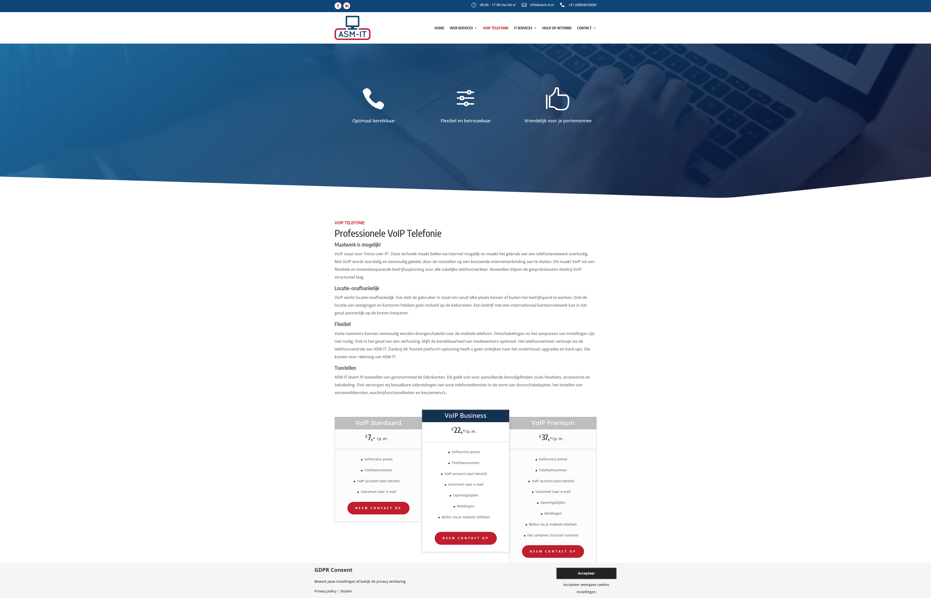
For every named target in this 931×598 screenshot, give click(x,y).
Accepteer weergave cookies (586, 584)
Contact (584, 28)
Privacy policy (325, 591)
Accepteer (586, 573)
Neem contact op (378, 508)
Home (439, 28)
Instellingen (586, 592)
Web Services (461, 28)
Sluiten (346, 591)
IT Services (523, 28)
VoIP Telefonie (496, 28)
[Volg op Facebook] (338, 5)
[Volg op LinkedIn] (346, 5)
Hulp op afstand (557, 28)
